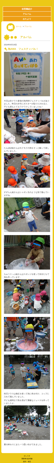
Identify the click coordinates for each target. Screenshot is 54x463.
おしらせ (27, 456)
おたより (27, 19)
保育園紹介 (27, 9)
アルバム (27, 14)
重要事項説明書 (27, 459)
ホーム (18, 26)
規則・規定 (27, 461)
